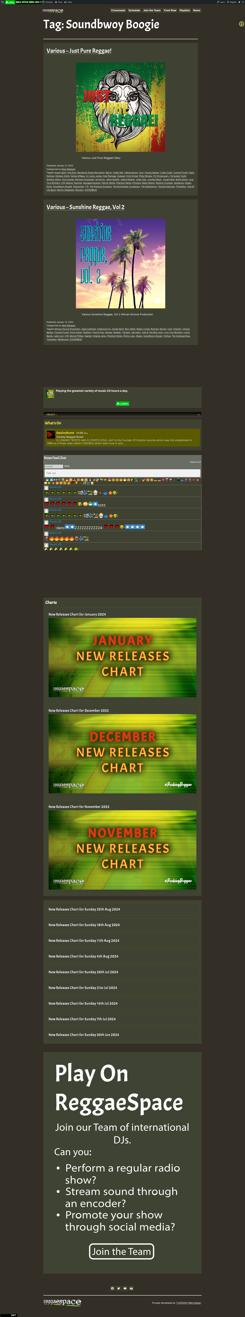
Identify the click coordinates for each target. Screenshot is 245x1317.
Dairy (191, 172)
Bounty (163, 329)
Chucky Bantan (152, 172)
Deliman (50, 176)
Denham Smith (63, 176)
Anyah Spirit (60, 172)
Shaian (188, 183)
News (196, 10)
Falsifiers (87, 332)
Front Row (170, 10)
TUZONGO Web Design (188, 1303)
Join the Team (152, 10)
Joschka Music (154, 179)
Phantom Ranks (123, 183)
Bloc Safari (130, 329)
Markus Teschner (74, 183)
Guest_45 (55, 486)
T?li (86, 186)
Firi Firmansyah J (161, 176)
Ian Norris (100, 179)
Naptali (88, 336)
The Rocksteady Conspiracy (126, 186)
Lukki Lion (59, 336)
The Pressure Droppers (101, 186)
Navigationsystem (92, 183)
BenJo (109, 172)
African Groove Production (67, 329)
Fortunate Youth (178, 176)
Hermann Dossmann (84, 179)
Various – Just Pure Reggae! (79, 51)
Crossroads (118, 10)
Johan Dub (141, 179)
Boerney (155, 329)
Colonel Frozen (180, 172)
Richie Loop (129, 336)
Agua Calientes (89, 329)
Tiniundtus (181, 186)
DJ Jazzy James (94, 176)
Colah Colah (166, 172)
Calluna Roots (131, 172)
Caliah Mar (118, 172)
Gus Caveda (68, 179)
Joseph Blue (169, 179)
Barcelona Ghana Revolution (91, 172)
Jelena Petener (127, 179)
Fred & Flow (98, 332)
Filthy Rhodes (145, 176)
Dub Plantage (109, 176)
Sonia (49, 186)
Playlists (185, 10)
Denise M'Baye (78, 176)
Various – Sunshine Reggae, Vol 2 (86, 207)
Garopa (108, 332)
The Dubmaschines (181, 336)
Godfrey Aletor (54, 179)
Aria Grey (71, 172)
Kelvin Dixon (182, 179)
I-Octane (126, 332)
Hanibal (117, 332)
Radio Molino (148, 183)
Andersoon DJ (104, 329)
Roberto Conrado (164, 183)
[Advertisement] (118, 367)
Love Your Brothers (173, 332)
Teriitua (167, 336)
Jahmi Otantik (112, 179)
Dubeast (121, 176)
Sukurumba (78, 186)
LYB (63, 183)
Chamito (177, 329)
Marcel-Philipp (76, 336)
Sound (193, 462)
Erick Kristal (132, 176)
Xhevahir (79, 190)
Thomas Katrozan (166, 186)
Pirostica (136, 183)
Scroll (198, 462)
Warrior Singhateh (65, 190)
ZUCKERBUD (90, 190)
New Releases (68, 169)
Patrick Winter (108, 183)
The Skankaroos (149, 186)
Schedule (134, 10)
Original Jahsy (99, 336)
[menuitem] (2, 2)
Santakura (179, 183)
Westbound (63, 339)
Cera (141, 172)
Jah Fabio (136, 332)
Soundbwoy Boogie (62, 186)
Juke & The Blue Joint (152, 332)
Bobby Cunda (143, 329)
